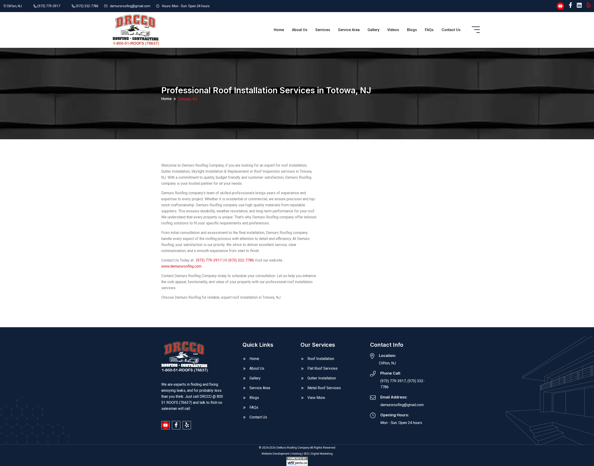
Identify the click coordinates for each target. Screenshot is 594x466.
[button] (476, 30)
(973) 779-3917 (48, 6)
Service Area (349, 30)
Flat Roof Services (322, 368)
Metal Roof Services (324, 388)
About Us (299, 30)
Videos (393, 30)
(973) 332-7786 (86, 6)
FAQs (429, 30)
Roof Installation (320, 358)
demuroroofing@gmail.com (130, 6)
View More (316, 397)
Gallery (373, 30)
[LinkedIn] (579, 5)
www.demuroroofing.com (181, 266)
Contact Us (451, 30)
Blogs (412, 30)
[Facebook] (570, 5)
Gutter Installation (321, 378)
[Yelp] (588, 5)
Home (279, 30)
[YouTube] (560, 5)
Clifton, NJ (14, 6)
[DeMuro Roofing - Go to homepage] (136, 29)
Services (322, 30)
